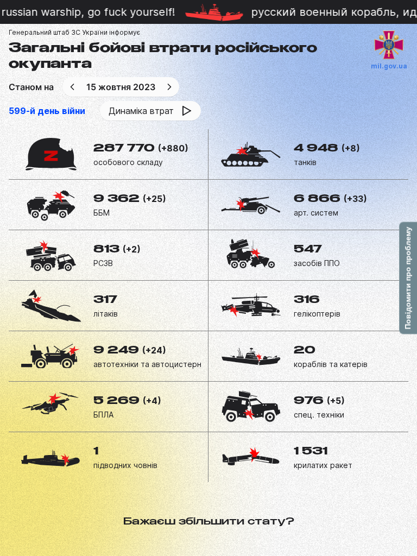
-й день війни (47, 110)
